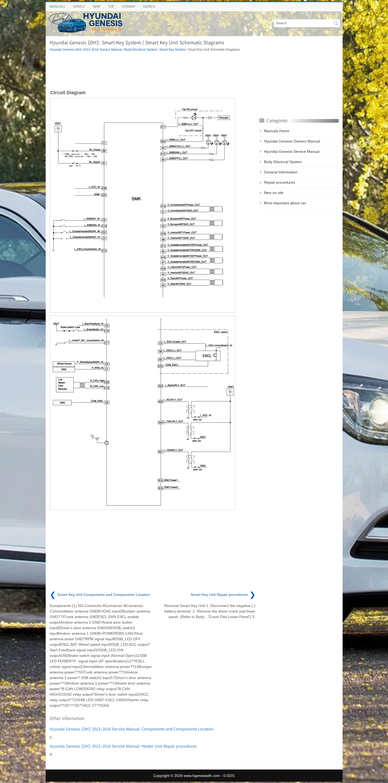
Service (79, 6)
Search (149, 6)
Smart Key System (172, 49)
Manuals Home (276, 131)
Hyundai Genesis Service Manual (291, 151)
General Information (280, 172)
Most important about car (285, 203)
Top (111, 6)
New (96, 6)
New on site (273, 193)
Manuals (57, 6)
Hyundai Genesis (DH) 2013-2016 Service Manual (86, 49)
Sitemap (128, 6)
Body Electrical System (140, 49)
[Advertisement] (152, 70)
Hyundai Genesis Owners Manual (292, 141)
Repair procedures (279, 182)
